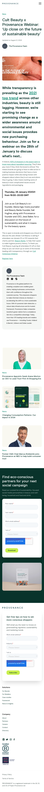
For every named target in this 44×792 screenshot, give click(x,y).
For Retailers (6, 694)
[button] (39, 3)
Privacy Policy (7, 774)
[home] (10, 3)
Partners (5, 721)
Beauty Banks (20, 241)
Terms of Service (8, 778)
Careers (5, 724)
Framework (6, 700)
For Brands (6, 691)
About (4, 718)
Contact (5, 727)
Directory (5, 730)
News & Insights (7, 704)
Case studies (6, 697)
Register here (7, 258)
